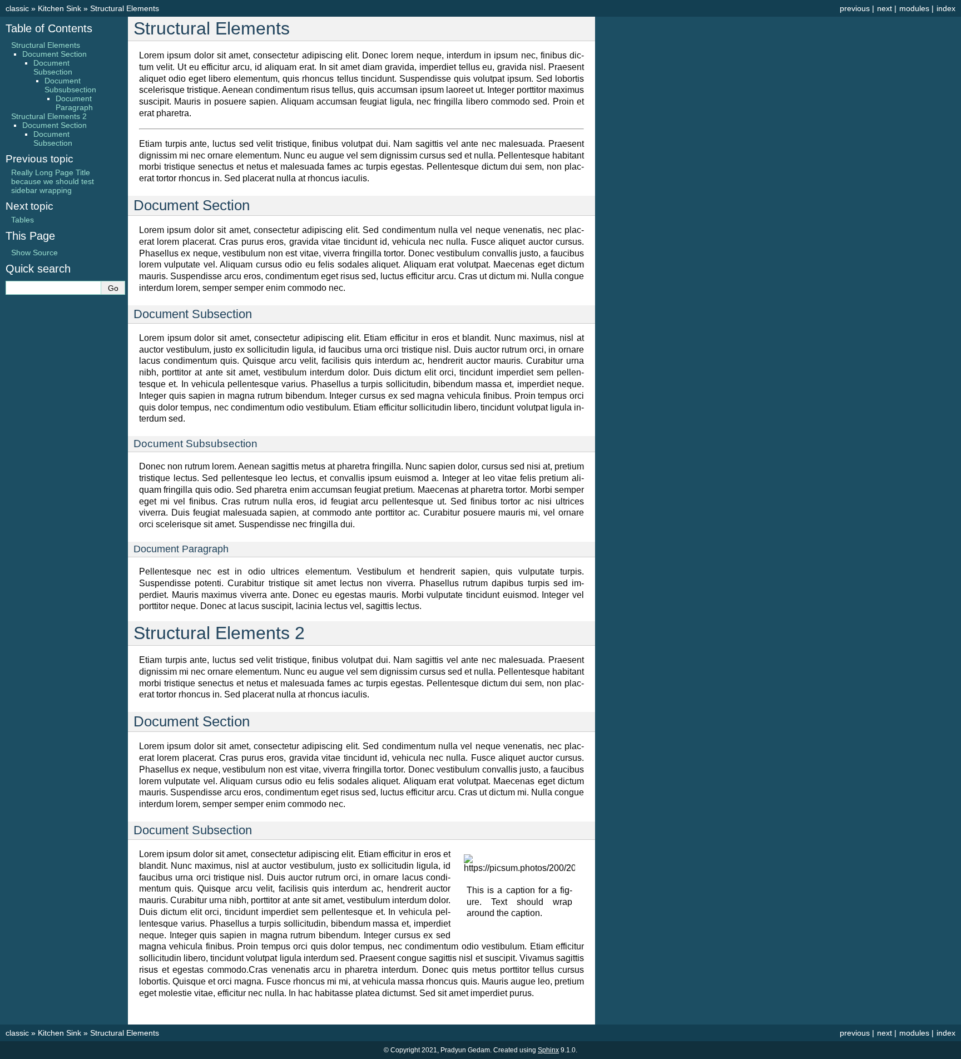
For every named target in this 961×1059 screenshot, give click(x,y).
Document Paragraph (74, 103)
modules (914, 8)
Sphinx (548, 1050)
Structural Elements (124, 8)
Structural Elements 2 (49, 116)
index (946, 8)
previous (855, 8)
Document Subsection (52, 67)
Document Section (54, 54)
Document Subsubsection (70, 85)
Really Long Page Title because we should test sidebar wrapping (52, 181)
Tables (22, 219)
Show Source (34, 252)
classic (17, 8)
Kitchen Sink (59, 8)
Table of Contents (49, 28)
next (884, 8)
